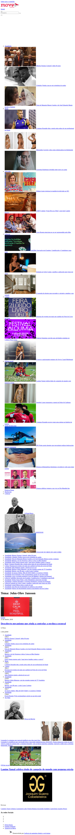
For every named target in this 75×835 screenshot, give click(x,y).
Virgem (29, 809)
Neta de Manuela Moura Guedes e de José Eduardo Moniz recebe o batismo (35, 559)
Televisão (8, 171)
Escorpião (41, 809)
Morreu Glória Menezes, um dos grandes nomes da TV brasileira (32, 569)
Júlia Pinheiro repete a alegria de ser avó (24, 567)
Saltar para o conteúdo (8, 1)
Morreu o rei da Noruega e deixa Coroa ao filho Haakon (29, 560)
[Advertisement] (37, 30)
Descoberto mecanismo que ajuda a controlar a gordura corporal (33, 623)
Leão (25, 809)
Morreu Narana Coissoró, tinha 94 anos (24, 555)
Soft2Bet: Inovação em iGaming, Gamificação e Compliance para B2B (32, 578)
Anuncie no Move (10, 828)
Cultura (7, 297)
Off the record (9, 361)
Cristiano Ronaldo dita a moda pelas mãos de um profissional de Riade (30, 564)
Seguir (3, 9)
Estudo (3, 618)
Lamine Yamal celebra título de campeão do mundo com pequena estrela (37, 769)
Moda (6, 109)
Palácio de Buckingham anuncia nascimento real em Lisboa (30, 588)
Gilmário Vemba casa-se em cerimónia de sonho (26, 557)
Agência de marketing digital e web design (37, 833)
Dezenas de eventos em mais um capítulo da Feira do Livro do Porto (31, 566)
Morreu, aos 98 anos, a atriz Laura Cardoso (25, 571)
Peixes (65, 809)
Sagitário (47, 809)
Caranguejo (20, 809)
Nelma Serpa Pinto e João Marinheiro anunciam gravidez (29, 580)
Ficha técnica (9, 825)
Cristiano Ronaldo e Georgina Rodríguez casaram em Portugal (31, 581)
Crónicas (7, 493)
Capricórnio (54, 809)
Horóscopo (8, 492)
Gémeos (13, 809)
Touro (9, 809)
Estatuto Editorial (10, 826)
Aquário (60, 809)
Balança (35, 809)
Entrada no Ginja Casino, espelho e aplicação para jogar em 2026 (30, 583)
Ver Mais (7, 698)
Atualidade (8, 46)
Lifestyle (7, 234)
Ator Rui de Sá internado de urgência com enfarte (27, 587)
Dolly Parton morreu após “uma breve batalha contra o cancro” (31, 562)
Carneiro (4, 809)
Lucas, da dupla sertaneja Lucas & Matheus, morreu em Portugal (32, 576)
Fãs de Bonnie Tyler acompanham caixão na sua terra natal (30, 574)
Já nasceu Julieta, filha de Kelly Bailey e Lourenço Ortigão (30, 573)
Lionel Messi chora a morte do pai (22, 585)
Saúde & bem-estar (10, 425)
